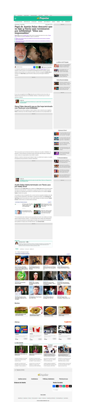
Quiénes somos (22, 379)
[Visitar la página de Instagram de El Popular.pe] (60, 386)
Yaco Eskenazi (20, 15)
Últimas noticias (18, 21)
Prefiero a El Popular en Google (22, 252)
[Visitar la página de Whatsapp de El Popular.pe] (63, 386)
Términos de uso (63, 379)
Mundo (58, 21)
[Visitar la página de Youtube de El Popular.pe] (67, 386)
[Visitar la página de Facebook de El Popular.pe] (54, 386)
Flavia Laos (32, 69)
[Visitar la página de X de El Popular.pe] (57, 386)
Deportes (40, 21)
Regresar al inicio (20, 370)
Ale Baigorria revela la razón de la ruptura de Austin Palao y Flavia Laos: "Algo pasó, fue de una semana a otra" (35, 181)
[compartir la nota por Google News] (46, 67)
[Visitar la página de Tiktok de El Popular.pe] (70, 386)
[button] (15, 18)
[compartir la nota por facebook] (34, 67)
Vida (62, 21)
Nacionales (22, 24)
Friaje (51, 15)
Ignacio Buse (41, 15)
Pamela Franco (26, 15)
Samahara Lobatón (34, 15)
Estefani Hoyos (22, 242)
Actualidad (34, 21)
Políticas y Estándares (48, 379)
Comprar (25, 338)
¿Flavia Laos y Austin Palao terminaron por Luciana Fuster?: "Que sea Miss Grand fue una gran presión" (35, 102)
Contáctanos (34, 379)
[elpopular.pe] (43, 19)
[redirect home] (43, 375)
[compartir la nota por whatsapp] (37, 67)
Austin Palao (26, 35)
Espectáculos (27, 21)
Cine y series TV (47, 21)
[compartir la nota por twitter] (40, 67)
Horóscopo (46, 15)
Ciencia (53, 21)
